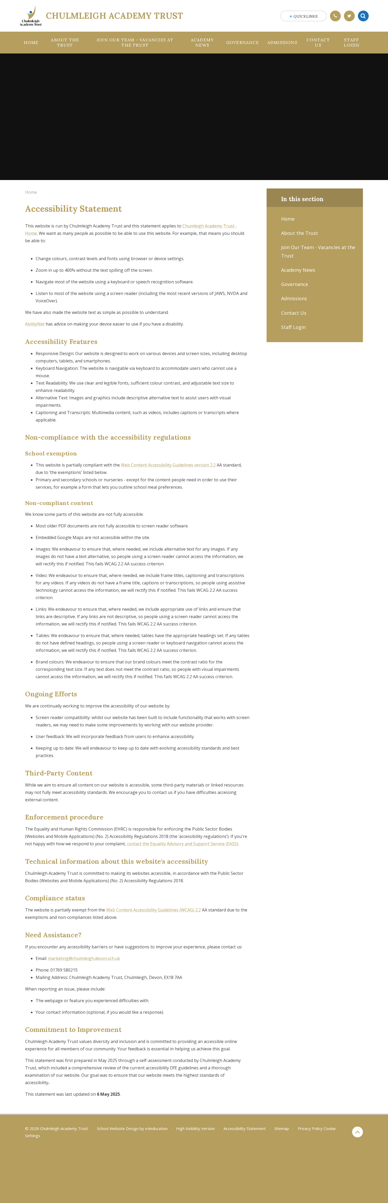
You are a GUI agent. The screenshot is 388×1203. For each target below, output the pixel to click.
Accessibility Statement (245, 1128)
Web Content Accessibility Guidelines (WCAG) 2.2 (153, 910)
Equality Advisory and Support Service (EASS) (182, 844)
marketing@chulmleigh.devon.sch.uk (84, 958)
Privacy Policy (310, 1128)
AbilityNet (35, 324)
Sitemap (281, 1128)
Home (31, 192)
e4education (156, 1128)
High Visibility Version (195, 1128)
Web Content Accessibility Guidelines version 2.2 (168, 465)
